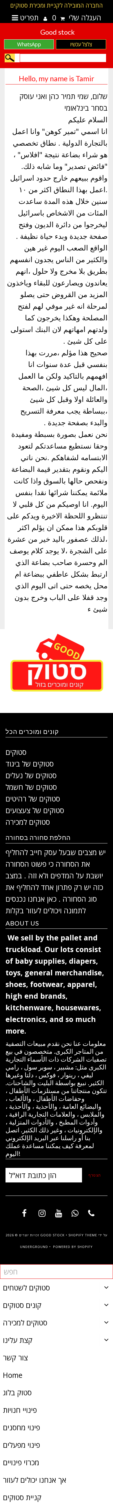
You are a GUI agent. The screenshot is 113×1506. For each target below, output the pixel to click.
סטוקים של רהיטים (33, 799)
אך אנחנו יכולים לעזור (34, 1480)
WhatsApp (29, 44)
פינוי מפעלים (21, 1445)
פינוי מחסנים (21, 1427)
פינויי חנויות (20, 1410)
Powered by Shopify (73, 1246)
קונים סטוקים (22, 1305)
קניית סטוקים (22, 1497)
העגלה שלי (76, 17)
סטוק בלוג (17, 1392)
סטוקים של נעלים (31, 775)
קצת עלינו (17, 1340)
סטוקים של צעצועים (35, 810)
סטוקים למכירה (28, 822)
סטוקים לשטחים (26, 1288)
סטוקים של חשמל (31, 787)
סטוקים (16, 752)
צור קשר (15, 1357)
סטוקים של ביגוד (30, 764)
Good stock (57, 32)
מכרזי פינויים (21, 1462)
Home (12, 1375)
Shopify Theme (82, 1235)
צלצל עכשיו (81, 44)
